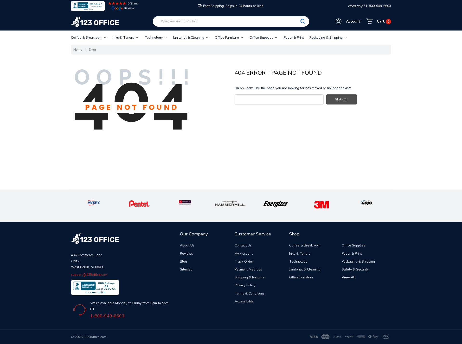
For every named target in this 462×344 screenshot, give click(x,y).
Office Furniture (227, 37)
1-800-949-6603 (107, 316)
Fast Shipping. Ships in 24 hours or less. (233, 6)
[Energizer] (276, 204)
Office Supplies (262, 37)
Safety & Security (355, 269)
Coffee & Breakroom (87, 37)
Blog (183, 261)
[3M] (321, 204)
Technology (154, 37)
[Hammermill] (230, 203)
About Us (187, 245)
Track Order (244, 261)
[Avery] (94, 202)
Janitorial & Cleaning (189, 37)
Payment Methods (248, 269)
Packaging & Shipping (326, 37)
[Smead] (185, 202)
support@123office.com (89, 274)
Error (92, 49)
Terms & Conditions (250, 293)
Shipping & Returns (249, 277)
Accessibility (244, 301)
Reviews (186, 253)
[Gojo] (366, 202)
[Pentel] (139, 203)
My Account (244, 253)
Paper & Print (294, 37)
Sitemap (186, 269)
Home (77, 49)
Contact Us (243, 245)
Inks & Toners (124, 37)
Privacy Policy (245, 285)
